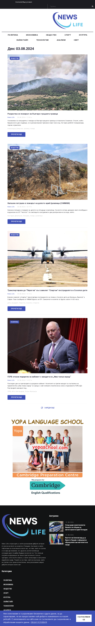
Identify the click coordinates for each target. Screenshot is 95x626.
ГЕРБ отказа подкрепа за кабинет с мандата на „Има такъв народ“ (39, 377)
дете (9, 303)
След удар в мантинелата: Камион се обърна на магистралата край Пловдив (76, 527)
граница (26, 128)
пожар (32, 128)
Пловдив (26, 216)
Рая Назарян (20, 391)
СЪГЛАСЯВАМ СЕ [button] (84, 618)
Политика (14, 322)
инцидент (15, 303)
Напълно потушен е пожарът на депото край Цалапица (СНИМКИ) (39, 203)
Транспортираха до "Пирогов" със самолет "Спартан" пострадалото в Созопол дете (47, 290)
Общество (15, 58)
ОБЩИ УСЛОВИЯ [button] (39, 622)
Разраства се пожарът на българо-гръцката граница (33, 114)
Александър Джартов (15, 128)
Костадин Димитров (15, 216)
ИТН (13, 391)
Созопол (29, 303)
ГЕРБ (9, 391)
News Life (11, 117)
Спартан (36, 303)
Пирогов (22, 303)
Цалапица (38, 216)
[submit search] (92, 6)
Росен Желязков (31, 391)
